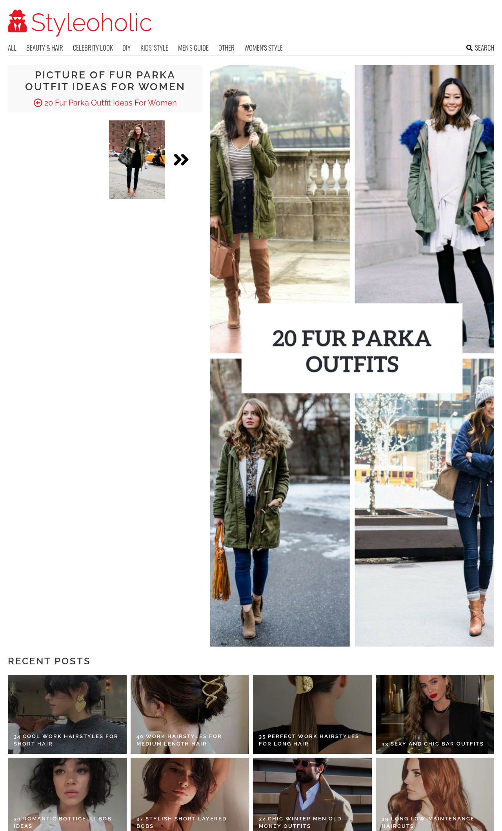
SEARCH (484, 48)
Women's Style (263, 48)
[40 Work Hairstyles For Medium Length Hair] (190, 714)
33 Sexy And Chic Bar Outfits (433, 744)
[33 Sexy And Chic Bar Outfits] (435, 714)
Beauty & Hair (44, 48)
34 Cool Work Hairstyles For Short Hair (66, 740)
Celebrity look (93, 48)
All (12, 48)
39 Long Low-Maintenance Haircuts (428, 822)
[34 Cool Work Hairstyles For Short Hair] (67, 714)
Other (226, 48)
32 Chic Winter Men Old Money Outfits (300, 822)
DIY (126, 48)
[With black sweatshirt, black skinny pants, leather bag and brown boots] (137, 159)
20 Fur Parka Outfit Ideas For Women (109, 102)
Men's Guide (193, 48)
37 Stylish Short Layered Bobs (181, 822)
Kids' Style (154, 48)
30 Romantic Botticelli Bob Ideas (63, 822)
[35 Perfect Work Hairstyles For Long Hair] (312, 714)
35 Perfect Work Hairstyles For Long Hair (309, 740)
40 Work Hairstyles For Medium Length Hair (179, 740)
